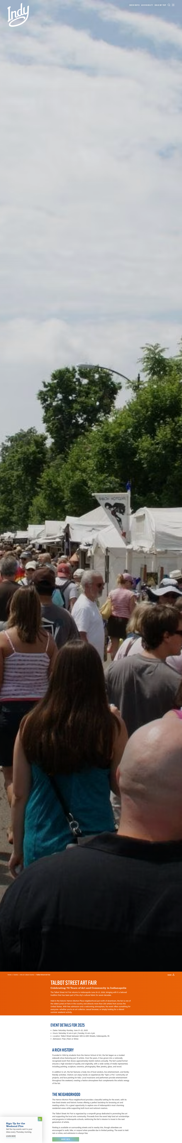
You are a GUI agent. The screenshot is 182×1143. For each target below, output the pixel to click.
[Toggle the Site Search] (169, 5)
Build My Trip (160, 5)
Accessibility (147, 5)
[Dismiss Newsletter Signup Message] (40, 1119)
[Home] (18, 15)
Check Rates (134, 5)
